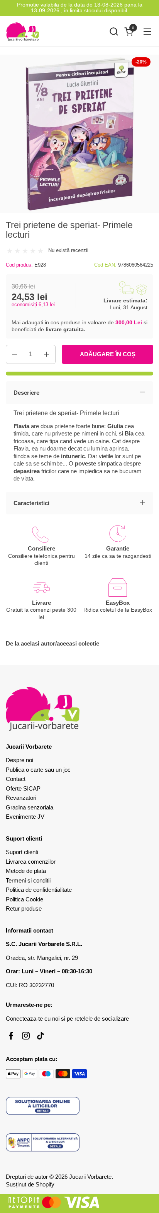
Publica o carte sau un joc (38, 769)
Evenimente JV (25, 816)
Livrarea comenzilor (31, 861)
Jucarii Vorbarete (90, 1176)
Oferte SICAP (23, 788)
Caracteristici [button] (31, 503)
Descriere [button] (26, 392)
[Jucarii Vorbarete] (22, 31)
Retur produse (24, 908)
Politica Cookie (24, 899)
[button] (113, 31)
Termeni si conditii (28, 880)
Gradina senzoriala (29, 807)
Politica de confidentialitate (39, 889)
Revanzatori (21, 797)
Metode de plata (26, 871)
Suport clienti (22, 852)
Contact (15, 779)
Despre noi (19, 760)
